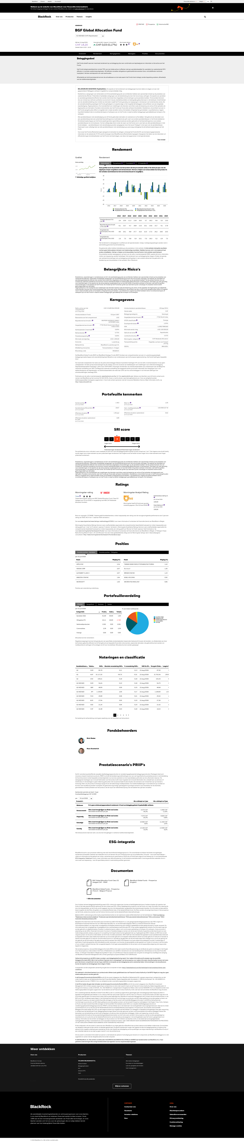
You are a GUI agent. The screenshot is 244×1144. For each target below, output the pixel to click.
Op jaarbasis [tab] (117, 163)
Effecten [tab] (80, 604)
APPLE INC (80, 564)
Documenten (160, 54)
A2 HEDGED (80, 683)
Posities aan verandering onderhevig (86, 588)
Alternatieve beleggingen (132, 1061)
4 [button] (123, 715)
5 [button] (126, 715)
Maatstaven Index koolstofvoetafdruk (86, 917)
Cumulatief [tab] (129, 163)
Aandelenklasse (81, 666)
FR (211, 1)
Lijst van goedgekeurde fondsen (134, 1065)
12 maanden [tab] (142, 163)
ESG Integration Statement (83, 858)
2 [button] (117, 715)
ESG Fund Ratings (158, 915)
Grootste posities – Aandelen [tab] (86, 552)
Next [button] (128, 715)
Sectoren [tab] (101, 604)
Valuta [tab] (110, 604)
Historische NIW (164, 24)
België (201, 1)
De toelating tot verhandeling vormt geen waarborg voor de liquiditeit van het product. (102, 718)
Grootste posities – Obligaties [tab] (108, 552)
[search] (204, 17)
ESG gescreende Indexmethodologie (137, 917)
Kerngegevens (115, 54)
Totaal (77, 496)
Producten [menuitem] (69, 17)
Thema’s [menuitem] (80, 17)
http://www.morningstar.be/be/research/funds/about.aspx (102, 534)
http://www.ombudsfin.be (83, 382)
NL (208, 1)
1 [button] (114, 715)
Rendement (97, 54)
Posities (145, 54)
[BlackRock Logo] (41, 1107)
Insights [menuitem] (89, 17)
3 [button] (120, 715)
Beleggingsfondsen (83, 1066)
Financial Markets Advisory (37, 1063)
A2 (77, 670)
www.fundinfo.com (127, 376)
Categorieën (80, 612)
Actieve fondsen (82, 1063)
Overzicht (82, 54)
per (76, 798)
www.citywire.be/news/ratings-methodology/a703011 (97, 521)
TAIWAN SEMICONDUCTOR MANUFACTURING (139, 564)
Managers (131, 54)
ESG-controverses (154, 917)
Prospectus (151, 24)
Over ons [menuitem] (59, 17)
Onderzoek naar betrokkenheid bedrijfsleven (112, 917)
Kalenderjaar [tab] (105, 163)
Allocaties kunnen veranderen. (84, 637)
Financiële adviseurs (189, 1)
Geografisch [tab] (90, 604)
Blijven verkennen (122, 1086)
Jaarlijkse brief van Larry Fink (38, 1065)
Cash (79, 1073)
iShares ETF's (81, 1070)
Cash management (131, 1068)
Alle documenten (94, 899)
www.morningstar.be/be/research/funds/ (91, 531)
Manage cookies (176, 1126)
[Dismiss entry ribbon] (213, 8)
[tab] (86, 168)
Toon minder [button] (161, 139)
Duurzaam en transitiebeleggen (134, 1063)
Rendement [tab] (104, 158)
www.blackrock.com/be (109, 376)
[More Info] (129, 44)
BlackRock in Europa (36, 1061)
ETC (79, 1068)
